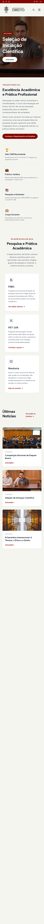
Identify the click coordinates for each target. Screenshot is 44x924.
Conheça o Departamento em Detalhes (20, 136)
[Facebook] (6, 1)
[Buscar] (33, 10)
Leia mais (10, 59)
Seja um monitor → (15, 388)
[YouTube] (9, 1)
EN (41, 1)
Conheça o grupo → (16, 347)
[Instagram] (3, 1)
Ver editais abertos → (16, 307)
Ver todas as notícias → (31, 415)
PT (37, 1)
